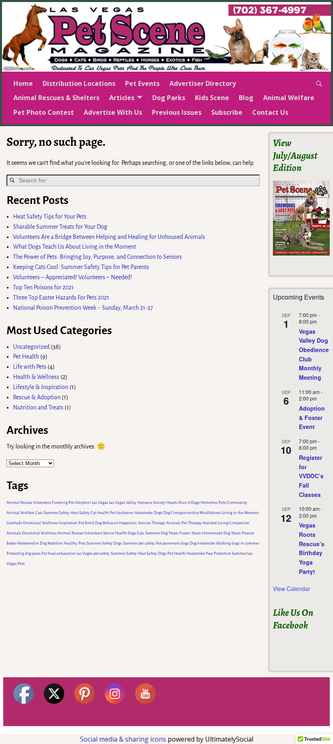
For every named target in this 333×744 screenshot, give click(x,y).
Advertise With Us (113, 112)
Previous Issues (176, 112)
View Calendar (291, 588)
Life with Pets (29, 366)
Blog (246, 97)
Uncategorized (31, 347)
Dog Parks (168, 97)
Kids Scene (212, 97)
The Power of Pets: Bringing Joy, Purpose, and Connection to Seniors (97, 257)
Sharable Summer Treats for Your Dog (60, 226)
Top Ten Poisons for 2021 (43, 287)
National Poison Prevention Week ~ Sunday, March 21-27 (83, 307)
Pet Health (26, 356)
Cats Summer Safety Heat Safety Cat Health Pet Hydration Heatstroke (94, 512)
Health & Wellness (36, 377)
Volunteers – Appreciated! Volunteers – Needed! (72, 277)
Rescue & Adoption (37, 397)
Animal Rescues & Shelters (56, 97)
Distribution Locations (79, 83)
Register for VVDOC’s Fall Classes (311, 476)
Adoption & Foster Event (312, 417)
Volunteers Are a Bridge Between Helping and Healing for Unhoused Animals (109, 237)
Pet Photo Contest (43, 112)
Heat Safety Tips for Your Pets (49, 216)
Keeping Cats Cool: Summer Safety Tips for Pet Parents (81, 267)
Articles (121, 97)
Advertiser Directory (202, 83)
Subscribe (226, 112)
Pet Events (142, 83)
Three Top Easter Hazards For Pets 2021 (61, 297)
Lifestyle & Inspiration (40, 387)
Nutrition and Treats (38, 407)
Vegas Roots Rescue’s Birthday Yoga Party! (311, 548)
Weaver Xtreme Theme (303, 730)
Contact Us (270, 112)
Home (23, 83)
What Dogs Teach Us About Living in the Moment (74, 246)
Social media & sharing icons (124, 739)
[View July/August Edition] (301, 218)
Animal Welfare (288, 97)
